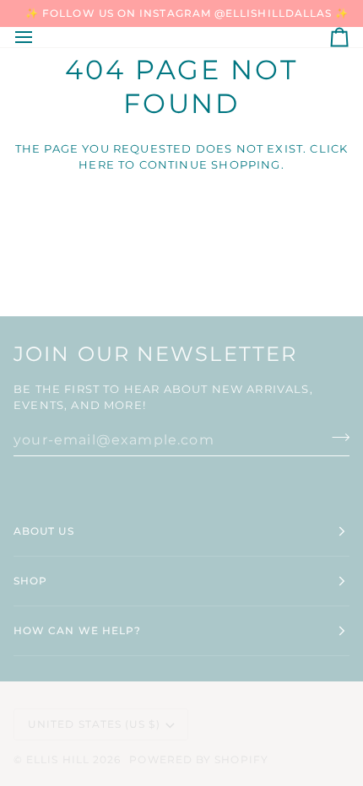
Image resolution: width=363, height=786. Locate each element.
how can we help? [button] (77, 630)
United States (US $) (94, 724)
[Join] (335, 437)
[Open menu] (39, 37)
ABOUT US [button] (44, 531)
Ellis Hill (57, 759)
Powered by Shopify (198, 759)
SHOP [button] (30, 580)
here (97, 164)
